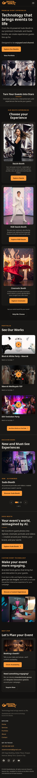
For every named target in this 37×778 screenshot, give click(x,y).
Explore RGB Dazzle (18, 239)
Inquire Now (10, 687)
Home (4, 724)
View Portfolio (9, 55)
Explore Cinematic (18, 301)
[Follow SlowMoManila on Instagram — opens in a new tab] (9, 761)
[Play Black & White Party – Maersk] (18, 344)
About (4, 734)
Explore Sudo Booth (13, 547)
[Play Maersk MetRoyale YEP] (18, 374)
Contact (4, 737)
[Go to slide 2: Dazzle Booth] (18, 502)
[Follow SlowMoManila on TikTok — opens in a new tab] (14, 761)
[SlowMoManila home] (9, 3)
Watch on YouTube (8, 360)
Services (5, 727)
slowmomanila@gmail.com (11, 750)
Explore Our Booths (11, 49)
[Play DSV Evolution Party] (18, 404)
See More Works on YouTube (19, 428)
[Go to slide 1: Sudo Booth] (16, 502)
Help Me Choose (18, 314)
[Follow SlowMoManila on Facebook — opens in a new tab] (4, 761)
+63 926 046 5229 (8, 746)
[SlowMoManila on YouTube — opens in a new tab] (19, 761)
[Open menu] (33, 3)
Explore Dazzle (18, 178)
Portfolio (5, 731)
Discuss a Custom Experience (15, 592)
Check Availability (12, 665)
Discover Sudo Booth (12, 493)
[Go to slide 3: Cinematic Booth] (21, 502)
